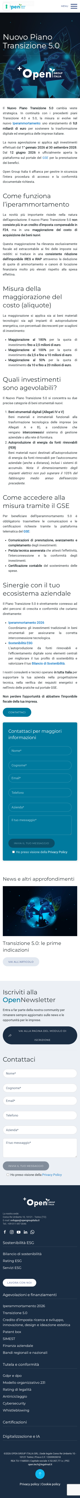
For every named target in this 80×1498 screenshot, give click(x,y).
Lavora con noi (19, 1282)
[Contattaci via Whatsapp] (32, 1232)
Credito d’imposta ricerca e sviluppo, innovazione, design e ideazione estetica (36, 1322)
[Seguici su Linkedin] (25, 1232)
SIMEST (9, 1339)
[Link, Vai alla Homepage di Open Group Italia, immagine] (15, 6)
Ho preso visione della (32, 852)
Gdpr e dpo (12, 1376)
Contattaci (17, 712)
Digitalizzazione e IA (21, 1436)
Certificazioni (15, 1422)
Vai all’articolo (21, 961)
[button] (69, 6)
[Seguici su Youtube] (19, 1232)
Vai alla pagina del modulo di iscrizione (42, 1035)
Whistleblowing (16, 1410)
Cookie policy (50, 1484)
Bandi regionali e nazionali (25, 1353)
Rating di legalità (17, 1389)
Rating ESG (12, 1261)
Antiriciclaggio (15, 1396)
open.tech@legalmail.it (40, 1464)
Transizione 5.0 (15, 1313)
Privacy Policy (57, 852)
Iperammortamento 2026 (24, 1306)
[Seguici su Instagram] (12, 1232)
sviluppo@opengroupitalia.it (24, 1220)
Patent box (12, 1332)
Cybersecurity (14, 1403)
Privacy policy (29, 1484)
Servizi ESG (12, 1268)
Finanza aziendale (18, 1346)
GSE (45, 158)
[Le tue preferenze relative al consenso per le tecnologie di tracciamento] (6, 6)
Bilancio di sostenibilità (22, 1254)
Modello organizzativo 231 (24, 1383)
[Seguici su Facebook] (5, 1232)
